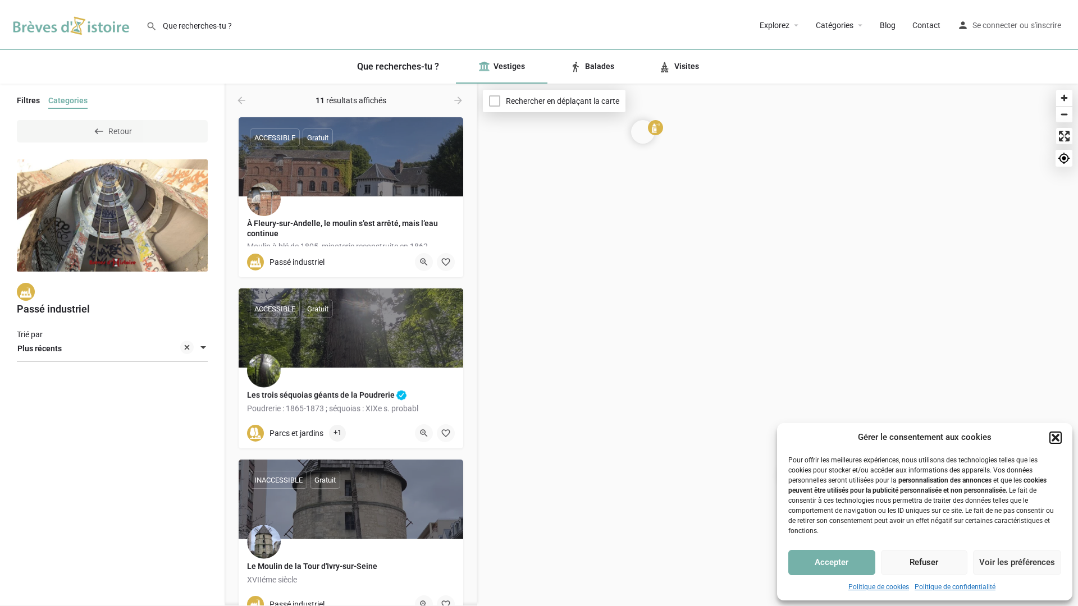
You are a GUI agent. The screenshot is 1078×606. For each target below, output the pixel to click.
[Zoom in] (1064, 98)
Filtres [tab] (28, 100)
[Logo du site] (73, 24)
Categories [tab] (68, 100)
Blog (888, 25)
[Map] (777, 345)
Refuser (924, 562)
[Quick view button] (424, 433)
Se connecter (994, 25)
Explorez (774, 25)
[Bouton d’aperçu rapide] (424, 262)
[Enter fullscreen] (1064, 136)
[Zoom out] (1064, 114)
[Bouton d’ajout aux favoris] (446, 262)
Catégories (834, 25)
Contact (926, 25)
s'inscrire (1046, 25)
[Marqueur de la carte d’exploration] (643, 132)
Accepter (831, 562)
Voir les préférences (1017, 562)
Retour (120, 131)
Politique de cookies (878, 587)
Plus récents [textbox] (39, 348)
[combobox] (112, 348)
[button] (1055, 437)
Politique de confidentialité (955, 587)
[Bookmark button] (446, 433)
